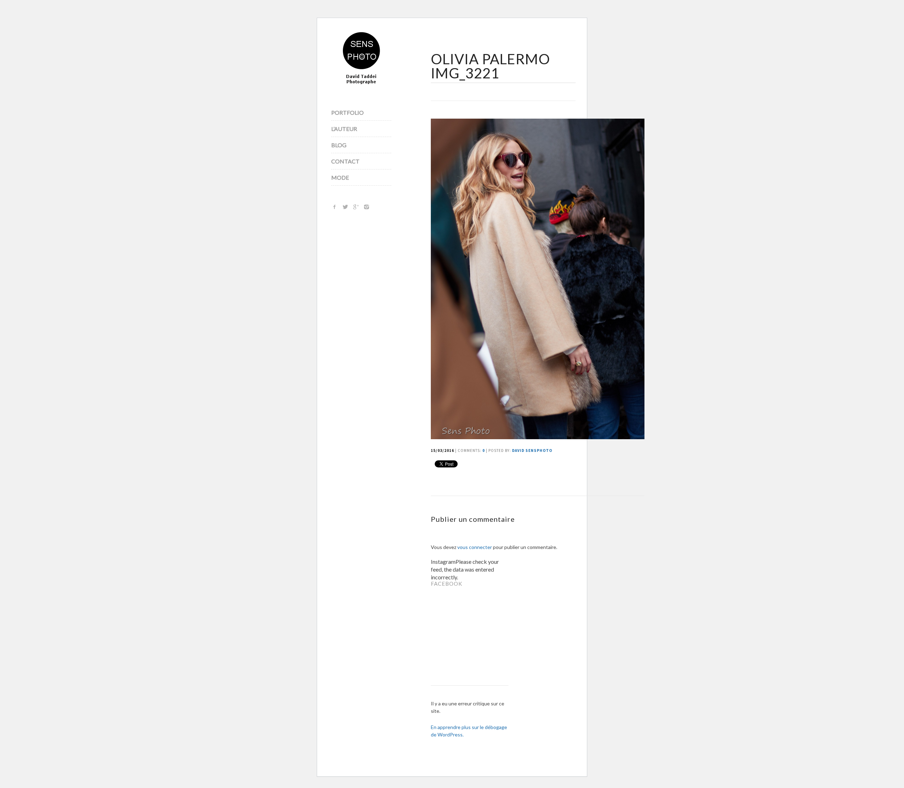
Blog (338, 145)
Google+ (355, 206)
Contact (345, 161)
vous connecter (474, 547)
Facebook (334, 206)
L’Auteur (344, 128)
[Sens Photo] (361, 58)
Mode (340, 177)
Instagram (366, 206)
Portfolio (347, 112)
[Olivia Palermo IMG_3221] (537, 437)
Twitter (345, 206)
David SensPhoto (532, 450)
